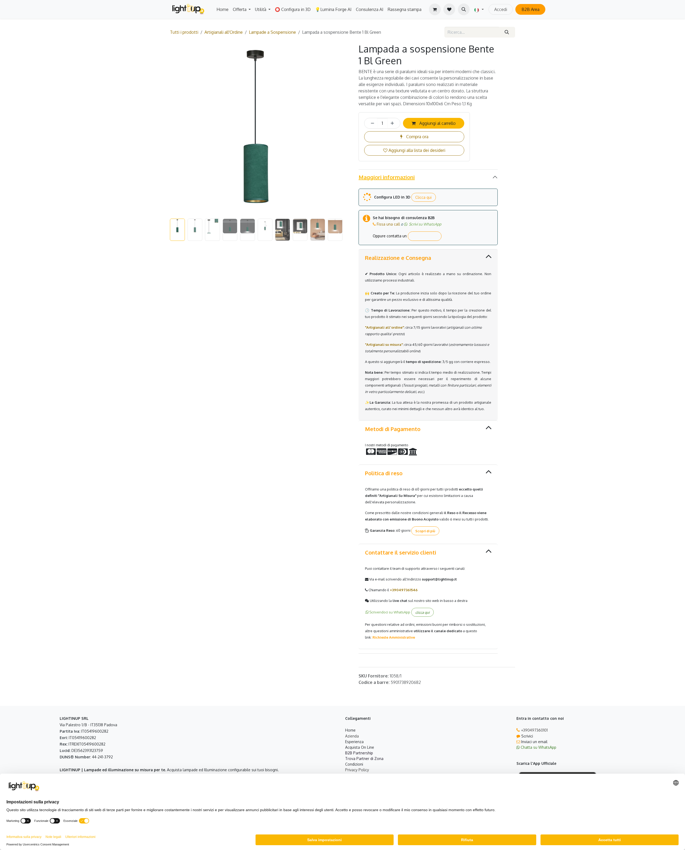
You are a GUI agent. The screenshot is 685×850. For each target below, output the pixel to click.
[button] (464, 9)
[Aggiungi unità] (393, 123)
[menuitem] (222, 9)
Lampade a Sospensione (272, 32)
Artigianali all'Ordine (223, 32)
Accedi (500, 9)
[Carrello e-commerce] (435, 9)
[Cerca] (507, 32)
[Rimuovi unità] (370, 123)
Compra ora (416, 136)
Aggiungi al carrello (437, 123)
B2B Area (530, 9)
